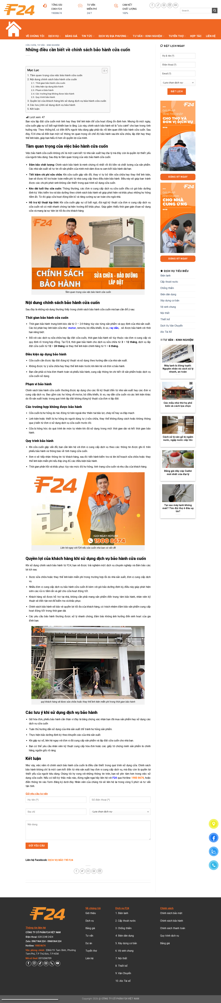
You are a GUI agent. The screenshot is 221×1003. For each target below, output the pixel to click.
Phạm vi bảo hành (44, 90)
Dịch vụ (53, 36)
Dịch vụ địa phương (112, 36)
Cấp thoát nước (169, 281)
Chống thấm (167, 288)
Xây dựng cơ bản (169, 300)
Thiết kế (165, 319)
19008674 (56, 13)
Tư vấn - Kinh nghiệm (48, 45)
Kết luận (34, 108)
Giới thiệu (90, 913)
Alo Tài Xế (166, 331)
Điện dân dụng (168, 294)
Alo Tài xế (125, 980)
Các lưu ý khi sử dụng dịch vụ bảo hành (52, 105)
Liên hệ (210, 36)
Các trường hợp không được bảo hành (55, 93)
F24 (114, 777)
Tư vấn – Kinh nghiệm (147, 36)
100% (125, 13)
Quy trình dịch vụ (169, 935)
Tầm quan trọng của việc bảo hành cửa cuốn (56, 75)
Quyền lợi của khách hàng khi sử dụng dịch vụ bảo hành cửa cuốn (68, 101)
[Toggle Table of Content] (103, 70)
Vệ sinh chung (168, 306)
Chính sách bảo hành (171, 920)
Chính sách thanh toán (172, 928)
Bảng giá (71, 36)
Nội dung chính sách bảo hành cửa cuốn (53, 79)
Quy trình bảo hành (45, 97)
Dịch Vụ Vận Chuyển (171, 325)
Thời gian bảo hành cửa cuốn (50, 83)
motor (72, 327)
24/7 (89, 13)
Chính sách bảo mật (171, 913)
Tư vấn (89, 935)
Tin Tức (87, 36)
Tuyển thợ (176, 36)
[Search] (214, 10)
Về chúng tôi (35, 36)
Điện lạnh (165, 275)
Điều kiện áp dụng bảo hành (49, 86)
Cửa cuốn (31, 45)
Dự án (88, 943)
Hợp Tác (196, 36)
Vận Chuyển (124, 973)
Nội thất (165, 313)
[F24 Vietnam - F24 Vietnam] (19, 9)
